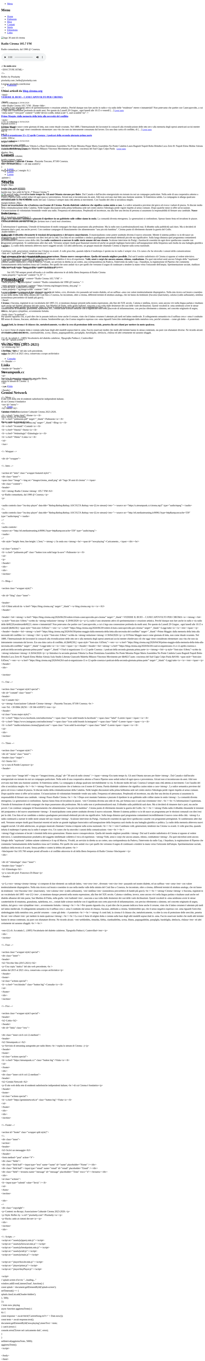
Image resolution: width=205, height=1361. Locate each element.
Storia (10, 27)
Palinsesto (12, 19)
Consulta (11, 358)
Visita (10, 386)
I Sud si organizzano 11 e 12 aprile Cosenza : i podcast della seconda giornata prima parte (46, 135)
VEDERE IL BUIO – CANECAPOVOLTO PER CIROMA (32, 97)
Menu (10, 3)
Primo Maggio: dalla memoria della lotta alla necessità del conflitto (34, 116)
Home (10, 16)
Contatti (11, 24)
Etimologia (12, 30)
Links (10, 32)
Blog (9, 22)
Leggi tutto (119, 110)
